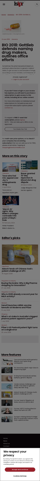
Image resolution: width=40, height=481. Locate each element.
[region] (20, 464)
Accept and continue (20, 469)
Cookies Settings (20, 476)
